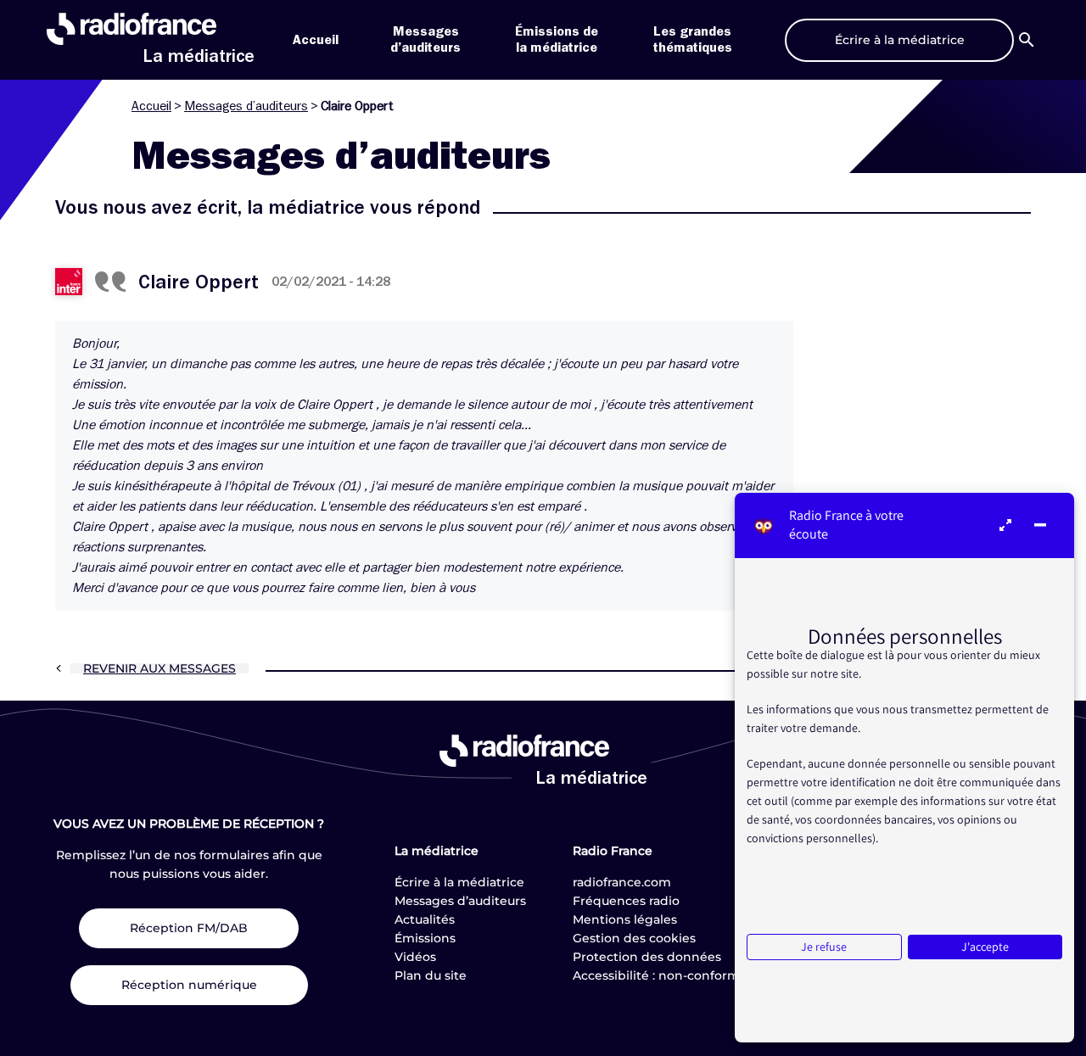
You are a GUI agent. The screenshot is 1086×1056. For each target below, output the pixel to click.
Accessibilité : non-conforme (660, 975)
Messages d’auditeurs (246, 106)
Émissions (425, 938)
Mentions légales (625, 919)
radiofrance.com (622, 882)
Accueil (316, 40)
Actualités (425, 919)
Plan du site (431, 975)
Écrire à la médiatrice (459, 882)
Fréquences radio (626, 900)
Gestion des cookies (634, 938)
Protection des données (647, 956)
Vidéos (415, 956)
